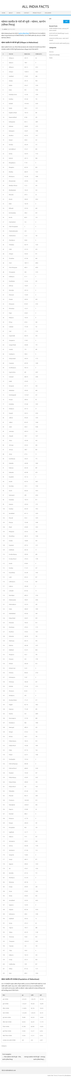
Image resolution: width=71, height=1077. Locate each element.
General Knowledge (54, 54)
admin (5, 29)
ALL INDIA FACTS (35, 6)
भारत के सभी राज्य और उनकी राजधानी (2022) (59, 43)
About (11, 12)
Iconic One (50, 1075)
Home (3, 12)
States (18, 12)
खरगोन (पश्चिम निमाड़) (24, 33)
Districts (51, 51)
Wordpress (68, 1075)
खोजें (50, 18)
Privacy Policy (37, 12)
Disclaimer (48, 12)
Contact (26, 12)
